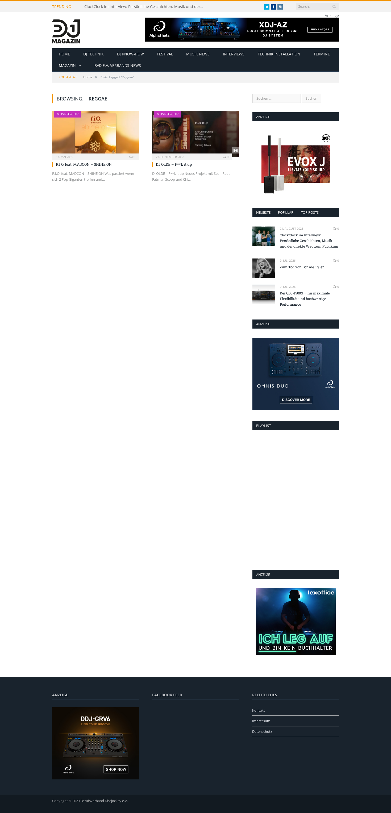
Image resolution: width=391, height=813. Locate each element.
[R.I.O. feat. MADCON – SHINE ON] (95, 134)
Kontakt (258, 710)
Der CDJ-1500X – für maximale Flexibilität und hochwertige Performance (305, 299)
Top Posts (310, 212)
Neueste (263, 212)
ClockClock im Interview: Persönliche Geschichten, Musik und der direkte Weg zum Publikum (145, 6)
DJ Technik (93, 53)
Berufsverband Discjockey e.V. (104, 800)
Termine (322, 53)
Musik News (198, 53)
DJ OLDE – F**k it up (174, 164)
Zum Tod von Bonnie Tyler (302, 267)
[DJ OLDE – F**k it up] (195, 134)
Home (64, 53)
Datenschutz (262, 731)
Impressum (261, 720)
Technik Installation (279, 53)
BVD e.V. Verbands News (117, 65)
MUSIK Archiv (67, 114)
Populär (285, 212)
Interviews (233, 53)
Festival (165, 53)
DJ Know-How (130, 53)
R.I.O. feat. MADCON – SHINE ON (84, 164)
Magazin (67, 65)
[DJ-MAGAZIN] (66, 30)
